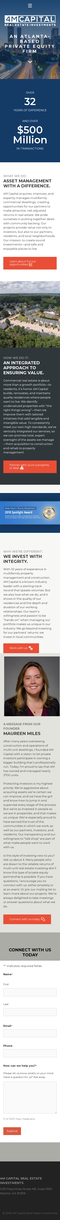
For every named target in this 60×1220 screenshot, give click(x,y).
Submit (12, 1131)
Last (5, 1004)
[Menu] (30, 5)
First (6, 984)
